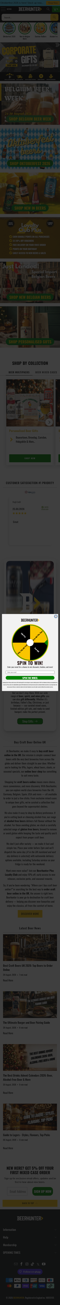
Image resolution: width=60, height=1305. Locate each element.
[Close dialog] (55, 616)
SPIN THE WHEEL (30, 678)
